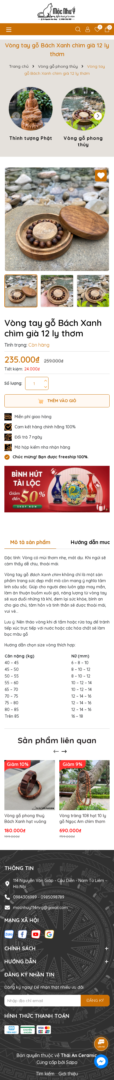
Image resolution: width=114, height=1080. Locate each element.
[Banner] (57, 488)
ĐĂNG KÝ (95, 1000)
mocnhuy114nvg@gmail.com (40, 907)
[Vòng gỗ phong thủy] (83, 118)
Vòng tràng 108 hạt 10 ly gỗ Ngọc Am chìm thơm (82, 818)
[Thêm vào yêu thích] (101, 175)
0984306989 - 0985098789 (38, 897)
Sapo (71, 1062)
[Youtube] (36, 934)
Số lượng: (13, 383)
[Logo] (57, 11)
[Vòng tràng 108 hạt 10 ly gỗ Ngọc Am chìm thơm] (84, 785)
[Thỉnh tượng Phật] (31, 115)
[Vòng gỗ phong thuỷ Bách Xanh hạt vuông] (29, 785)
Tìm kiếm (45, 1074)
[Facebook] (22, 934)
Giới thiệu (68, 1074)
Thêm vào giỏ (61, 400)
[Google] (49, 934)
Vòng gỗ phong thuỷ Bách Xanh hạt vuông (25, 818)
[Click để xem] (57, 219)
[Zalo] (9, 934)
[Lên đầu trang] (101, 1027)
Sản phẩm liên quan (57, 740)
